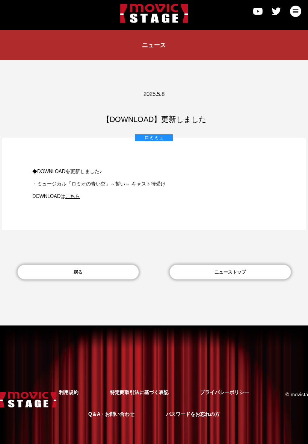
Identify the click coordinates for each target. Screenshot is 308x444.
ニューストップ (230, 272)
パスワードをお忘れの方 (193, 414)
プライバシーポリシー (224, 392)
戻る (78, 272)
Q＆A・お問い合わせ (111, 414)
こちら (72, 196)
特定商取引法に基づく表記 (139, 392)
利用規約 (69, 392)
